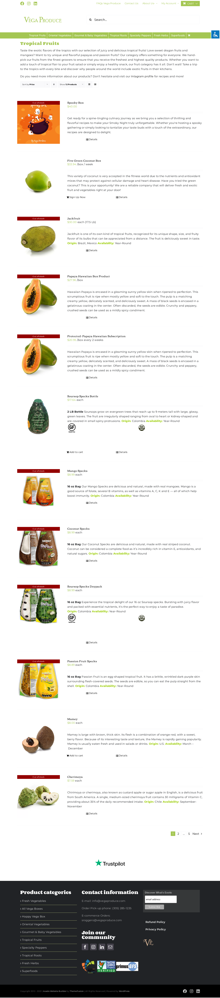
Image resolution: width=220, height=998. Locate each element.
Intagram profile (142, 76)
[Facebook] (85, 947)
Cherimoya (75, 776)
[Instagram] (93, 947)
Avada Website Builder (54, 991)
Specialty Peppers (34, 947)
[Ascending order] (54, 84)
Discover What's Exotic (158, 892)
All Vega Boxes (32, 908)
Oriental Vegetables (36, 924)
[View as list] (95, 84)
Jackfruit (73, 218)
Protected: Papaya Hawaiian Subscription (96, 336)
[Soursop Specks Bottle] (38, 416)
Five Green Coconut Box (84, 160)
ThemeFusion (77, 991)
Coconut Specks (78, 528)
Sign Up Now (77, 197)
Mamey (72, 718)
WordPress (124, 991)
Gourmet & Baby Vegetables (41, 932)
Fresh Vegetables (34, 901)
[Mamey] (38, 738)
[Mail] (110, 947)
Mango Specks (77, 470)
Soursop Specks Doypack (84, 586)
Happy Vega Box (33, 916)
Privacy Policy (154, 929)
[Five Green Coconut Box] (38, 180)
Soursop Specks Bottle (82, 396)
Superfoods (30, 971)
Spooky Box (75, 102)
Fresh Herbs (30, 963)
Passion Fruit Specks (82, 661)
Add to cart (76, 452)
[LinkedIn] (102, 947)
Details (93, 139)
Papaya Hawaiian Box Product (88, 276)
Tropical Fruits (32, 940)
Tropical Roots (32, 955)
